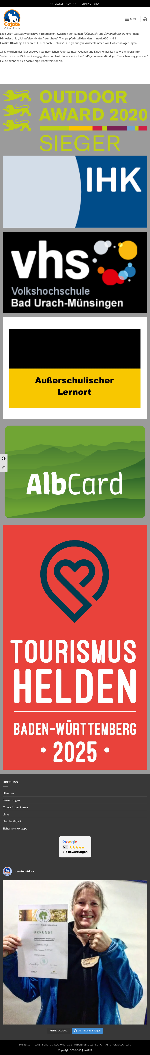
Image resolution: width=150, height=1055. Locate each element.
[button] (131, 19)
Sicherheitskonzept (15, 828)
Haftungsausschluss (117, 1044)
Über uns (8, 793)
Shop (97, 3)
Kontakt (72, 3)
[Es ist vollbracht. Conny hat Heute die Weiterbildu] (75, 952)
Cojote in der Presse (15, 807)
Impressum (26, 1044)
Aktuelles (56, 3)
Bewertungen (11, 800)
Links (6, 814)
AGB (69, 1044)
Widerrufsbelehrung (88, 1044)
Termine (85, 3)
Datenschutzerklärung (50, 1044)
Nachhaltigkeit (12, 821)
